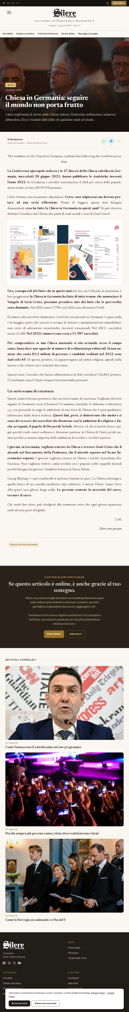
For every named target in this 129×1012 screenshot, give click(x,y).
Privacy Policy (98, 993)
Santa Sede (68, 34)
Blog (10, 85)
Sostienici (73, 978)
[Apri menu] (9, 13)
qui (9, 410)
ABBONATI (118, 3)
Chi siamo (73, 953)
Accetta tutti (19, 1003)
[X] (14, 963)
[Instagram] (9, 963)
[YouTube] (19, 963)
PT (17, 3)
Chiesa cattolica (25, 34)
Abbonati (73, 983)
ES (13, 3)
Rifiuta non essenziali (45, 1003)
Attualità (8, 34)
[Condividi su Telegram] (111, 141)
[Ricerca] (107, 3)
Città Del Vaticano (48, 34)
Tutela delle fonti (77, 958)
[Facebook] (4, 963)
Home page (74, 948)
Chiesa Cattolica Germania (23, 544)
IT (4, 3)
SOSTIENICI (54, 634)
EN (8, 3)
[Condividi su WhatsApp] (104, 141)
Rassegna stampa (88, 34)
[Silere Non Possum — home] (64, 13)
